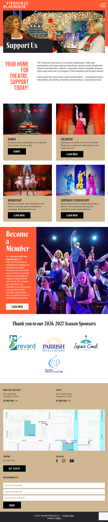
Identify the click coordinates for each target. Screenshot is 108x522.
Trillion (58, 518)
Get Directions (8, 401)
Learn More (72, 154)
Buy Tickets (14, 468)
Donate (16, 151)
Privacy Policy (68, 515)
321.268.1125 (9, 460)
